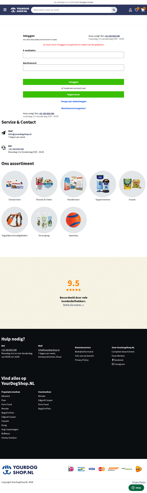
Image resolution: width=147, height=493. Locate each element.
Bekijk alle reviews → (73, 304)
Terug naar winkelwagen (73, 101)
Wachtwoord (29, 63)
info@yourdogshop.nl (19, 134)
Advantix (5, 396)
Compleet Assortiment (123, 351)
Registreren (73, 94)
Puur (3, 400)
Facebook (118, 359)
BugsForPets (7, 412)
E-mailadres (29, 50)
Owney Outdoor (9, 437)
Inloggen (73, 81)
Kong (4, 425)
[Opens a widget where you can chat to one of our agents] (136, 488)
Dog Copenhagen (9, 429)
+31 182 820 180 (112, 35)
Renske (5, 408)
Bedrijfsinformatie (84, 351)
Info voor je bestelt (84, 355)
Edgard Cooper (8, 416)
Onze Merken (118, 355)
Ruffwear (5, 433)
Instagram (119, 364)
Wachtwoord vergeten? (73, 108)
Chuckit (5, 421)
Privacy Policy (81, 359)
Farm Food (6, 404)
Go (114, 9)
